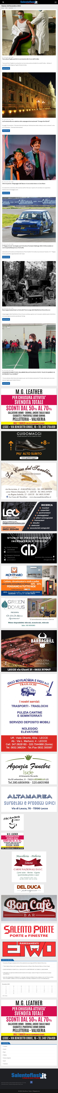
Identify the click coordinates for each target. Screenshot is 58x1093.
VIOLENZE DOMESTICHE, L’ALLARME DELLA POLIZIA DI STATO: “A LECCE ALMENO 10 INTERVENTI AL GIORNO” (28, 373)
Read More (6, 68)
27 (44, 991)
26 (36, 991)
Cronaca (5, 1046)
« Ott (3, 995)
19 (36, 990)
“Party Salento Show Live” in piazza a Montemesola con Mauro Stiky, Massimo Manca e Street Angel (26, 966)
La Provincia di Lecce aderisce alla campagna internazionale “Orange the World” (26, 121)
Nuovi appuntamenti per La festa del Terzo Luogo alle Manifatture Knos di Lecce (26, 310)
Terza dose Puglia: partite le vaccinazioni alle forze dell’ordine (20, 59)
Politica (5, 1055)
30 (13, 993)
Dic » (6, 995)
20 (44, 990)
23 (13, 991)
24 (21, 991)
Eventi (4, 1049)
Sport (4, 1060)
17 (21, 990)
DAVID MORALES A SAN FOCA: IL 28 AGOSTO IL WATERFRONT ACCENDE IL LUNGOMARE (25, 969)
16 (13, 990)
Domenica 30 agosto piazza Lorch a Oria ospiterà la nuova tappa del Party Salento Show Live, (24, 963)
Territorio (5, 1063)
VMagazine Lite (36, 1091)
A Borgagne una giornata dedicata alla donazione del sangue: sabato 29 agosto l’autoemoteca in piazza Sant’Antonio (27, 973)
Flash (4, 1052)
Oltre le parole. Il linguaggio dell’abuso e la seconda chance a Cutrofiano (23, 183)
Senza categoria (7, 1058)
